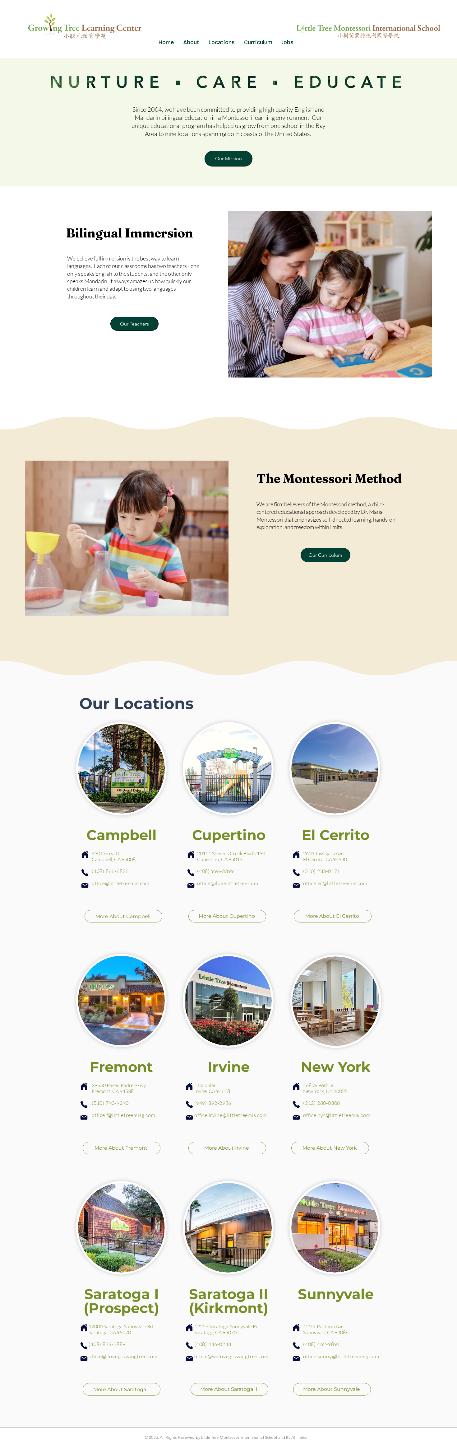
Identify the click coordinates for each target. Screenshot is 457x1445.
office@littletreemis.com (121, 883)
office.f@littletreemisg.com (123, 1115)
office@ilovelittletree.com (227, 883)
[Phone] (85, 873)
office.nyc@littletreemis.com (336, 1115)
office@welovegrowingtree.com (231, 1356)
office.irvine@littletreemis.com (230, 1115)
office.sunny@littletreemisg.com (341, 1356)
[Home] (85, 855)
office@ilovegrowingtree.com (123, 1356)
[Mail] (85, 885)
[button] (221, 42)
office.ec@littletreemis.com (335, 883)
